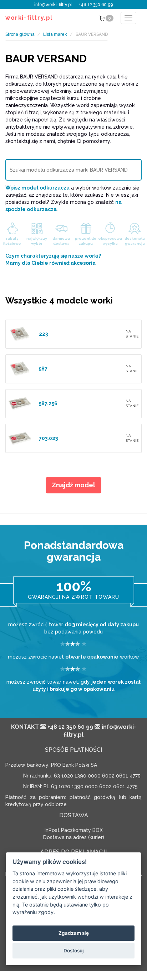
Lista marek (55, 34)
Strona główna (20, 34)
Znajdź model (73, 485)
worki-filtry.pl (29, 17)
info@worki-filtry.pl (53, 4)
